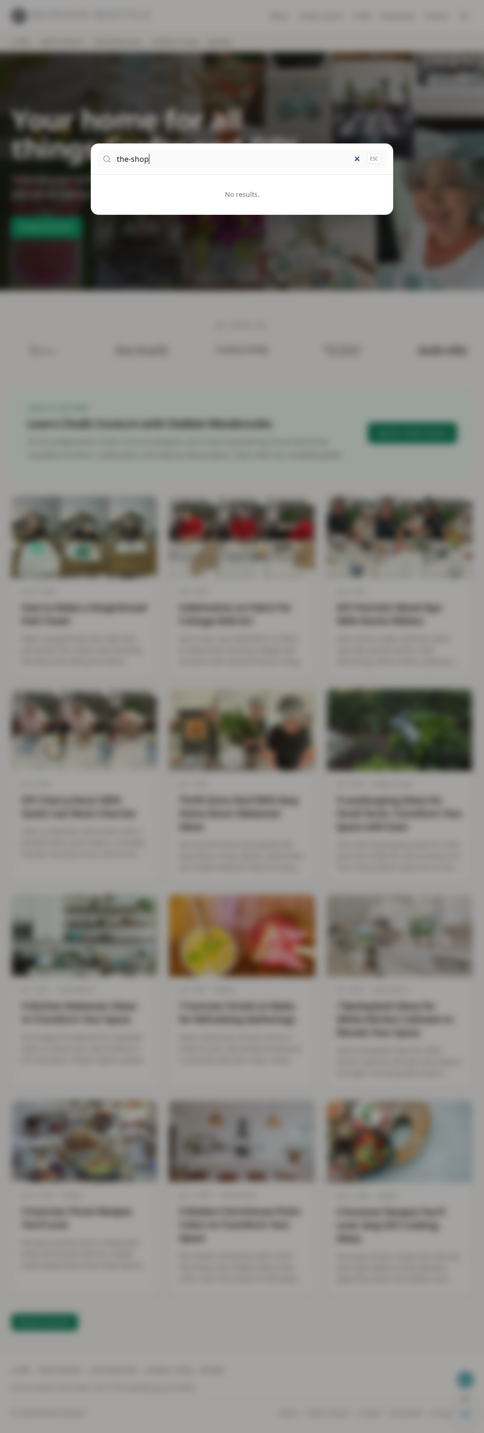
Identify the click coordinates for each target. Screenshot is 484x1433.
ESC (374, 158)
